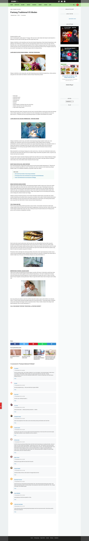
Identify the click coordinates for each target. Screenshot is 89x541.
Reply (15, 378)
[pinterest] (33, 344)
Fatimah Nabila (17, 468)
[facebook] (14, 344)
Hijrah (45, 4)
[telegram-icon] (64, 1)
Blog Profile (42, 537)
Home (11, 4)
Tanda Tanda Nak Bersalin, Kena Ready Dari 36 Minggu (25, 177)
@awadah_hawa (72, 18)
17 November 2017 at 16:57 (19, 441)
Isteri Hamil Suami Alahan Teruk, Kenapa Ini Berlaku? (25, 173)
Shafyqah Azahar (17, 416)
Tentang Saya (36, 537)
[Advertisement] (33, 25)
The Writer (16, 368)
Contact (47, 537)
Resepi (40, 4)
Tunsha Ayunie (17, 427)
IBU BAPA (34, 4)
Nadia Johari (16, 457)
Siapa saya (17, 4)
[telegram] (51, 344)
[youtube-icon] (61, 1)
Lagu (50, 4)
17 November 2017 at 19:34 (19, 495)
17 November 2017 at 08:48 (19, 370)
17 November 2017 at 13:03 (19, 418)
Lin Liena (16, 405)
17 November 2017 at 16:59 (19, 459)
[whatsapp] (42, 344)
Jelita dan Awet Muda (18, 504)
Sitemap (51, 537)
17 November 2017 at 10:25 (19, 385)
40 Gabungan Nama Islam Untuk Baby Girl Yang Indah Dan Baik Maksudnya (29, 175)
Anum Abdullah (17, 493)
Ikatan (28, 4)
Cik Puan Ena (16, 440)
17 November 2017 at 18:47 (19, 481)
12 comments (23, 15)
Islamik (22, 4)
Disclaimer (56, 537)
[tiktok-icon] (58, 1)
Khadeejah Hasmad (18, 479)
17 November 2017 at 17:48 (19, 470)
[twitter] (24, 344)
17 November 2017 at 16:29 (19, 429)
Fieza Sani (16, 394)
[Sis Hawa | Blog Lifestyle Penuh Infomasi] (15, 1)
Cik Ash (15, 383)
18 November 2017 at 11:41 (19, 506)
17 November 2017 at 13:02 (19, 407)
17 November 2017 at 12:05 (19, 396)
